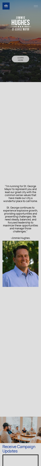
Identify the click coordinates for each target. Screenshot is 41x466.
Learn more (20, 59)
